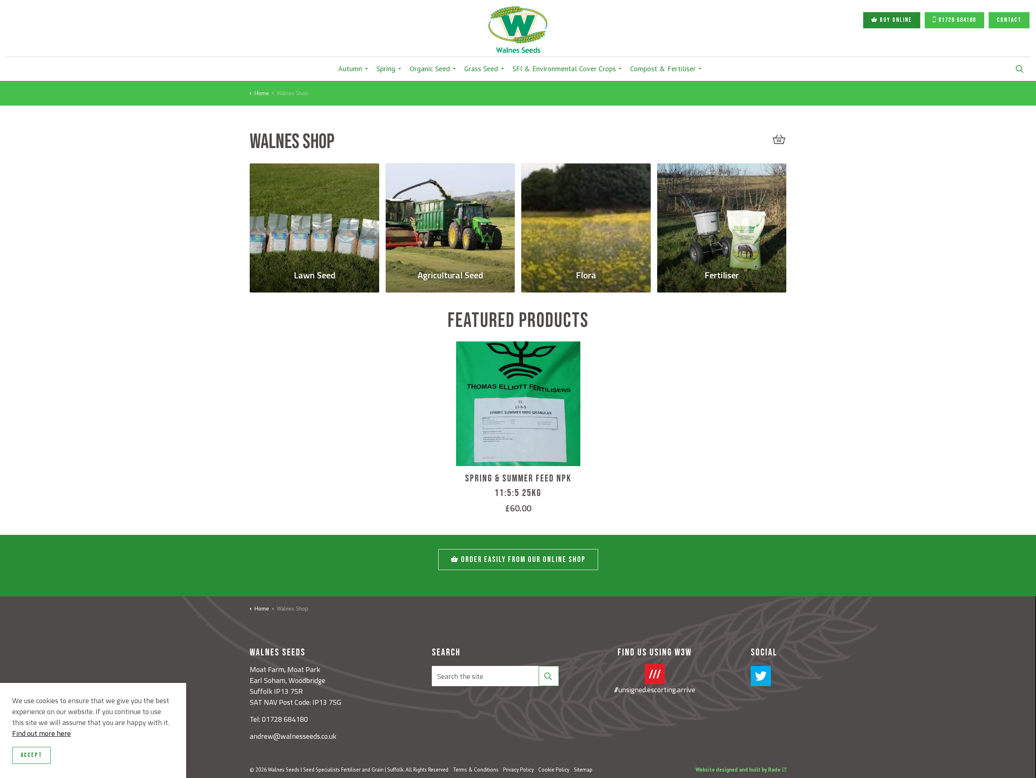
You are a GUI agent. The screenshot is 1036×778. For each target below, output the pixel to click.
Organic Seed (430, 68)
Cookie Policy (553, 769)
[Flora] (585, 212)
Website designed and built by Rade (738, 769)
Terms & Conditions (476, 769)
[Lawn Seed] (314, 212)
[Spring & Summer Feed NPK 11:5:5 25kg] (518, 403)
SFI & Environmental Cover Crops (564, 68)
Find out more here (41, 733)
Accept (31, 755)
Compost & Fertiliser (663, 68)
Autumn (350, 68)
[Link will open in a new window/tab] (761, 676)
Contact (1009, 20)
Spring (385, 68)
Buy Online (896, 20)
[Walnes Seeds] (518, 29)
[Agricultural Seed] (450, 212)
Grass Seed (481, 68)
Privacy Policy (518, 769)
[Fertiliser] (721, 212)
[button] (779, 139)
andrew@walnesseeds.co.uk (293, 736)
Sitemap (583, 769)
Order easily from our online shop (523, 559)
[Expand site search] (1019, 69)
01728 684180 (957, 20)
